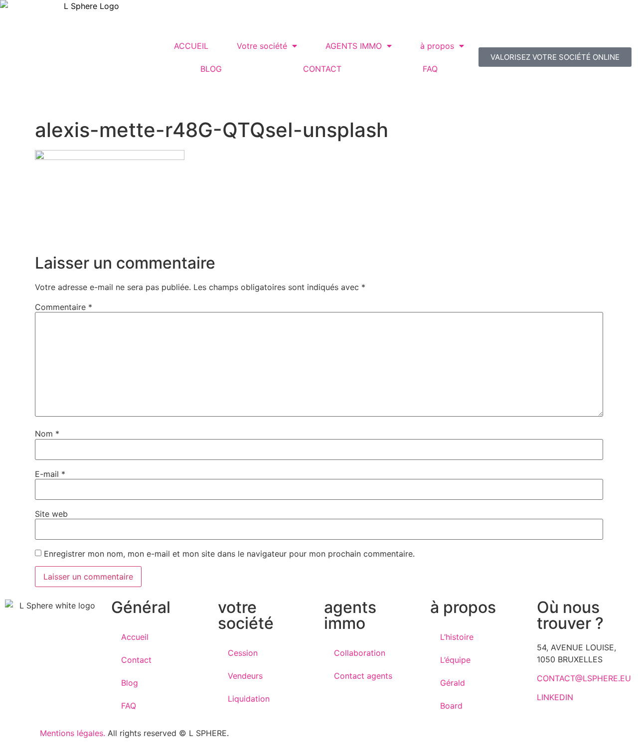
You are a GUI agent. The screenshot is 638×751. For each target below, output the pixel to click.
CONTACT (322, 69)
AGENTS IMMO (353, 46)
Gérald (452, 683)
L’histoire (457, 637)
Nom (47, 434)
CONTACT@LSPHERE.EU (584, 678)
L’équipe (455, 660)
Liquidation (249, 699)
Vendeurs (245, 676)
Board (451, 706)
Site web (51, 514)
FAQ (430, 69)
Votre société (262, 46)
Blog (129, 683)
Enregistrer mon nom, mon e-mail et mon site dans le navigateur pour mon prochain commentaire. (229, 554)
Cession (243, 653)
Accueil (135, 637)
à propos (437, 46)
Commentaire (63, 307)
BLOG (211, 69)
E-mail (50, 474)
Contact (136, 660)
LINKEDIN (555, 697)
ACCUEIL (191, 46)
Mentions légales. (72, 733)
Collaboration (359, 653)
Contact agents (363, 676)
